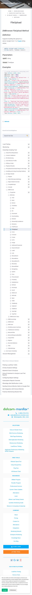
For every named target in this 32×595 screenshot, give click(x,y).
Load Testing (6, 144)
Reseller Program (16, 483)
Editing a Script (10, 163)
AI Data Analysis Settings (9, 368)
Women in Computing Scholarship (16, 506)
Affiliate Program (16, 479)
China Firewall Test (16, 464)
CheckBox (14, 205)
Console (10, 187)
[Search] (27, 135)
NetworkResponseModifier (14, 335)
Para (13, 274)
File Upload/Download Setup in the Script (16, 168)
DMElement (11, 322)
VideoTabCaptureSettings (14, 179)
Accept (4, 590)
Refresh (14, 285)
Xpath (20, 41)
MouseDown (15, 255)
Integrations (16, 528)
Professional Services (16, 486)
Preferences (13, 590)
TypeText (14, 314)
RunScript (14, 287)
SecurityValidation (12, 343)
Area (13, 197)
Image (13, 242)
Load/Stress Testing (16, 446)
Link (13, 253)
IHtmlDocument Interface (14, 327)
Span (13, 298)
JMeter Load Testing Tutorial (16, 499)
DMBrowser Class (14, 316)
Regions (10, 340)
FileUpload (14, 229)
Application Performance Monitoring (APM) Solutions (14, 450)
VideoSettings (11, 348)
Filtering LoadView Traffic (9, 365)
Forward (14, 234)
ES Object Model (10, 174)
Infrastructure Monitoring (16, 443)
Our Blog (16, 541)
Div (12, 211)
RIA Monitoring (10, 158)
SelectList (14, 292)
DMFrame (10, 324)
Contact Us (16, 521)
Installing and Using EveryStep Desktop (16, 171)
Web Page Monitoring (16, 436)
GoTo (13, 240)
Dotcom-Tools (16, 575)
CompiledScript (12, 184)
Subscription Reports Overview (11, 380)
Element (14, 218)
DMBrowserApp (12, 319)
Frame (13, 237)
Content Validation (10, 155)
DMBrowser (11, 189)
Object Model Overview (14, 181)
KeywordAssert (16, 248)
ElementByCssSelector (17, 221)
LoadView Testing (16, 571)
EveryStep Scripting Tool (10, 150)
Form (13, 232)
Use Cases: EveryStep (11, 351)
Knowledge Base (16, 538)
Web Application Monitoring (16, 439)
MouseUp (14, 263)
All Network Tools (16, 471)
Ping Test (16, 468)
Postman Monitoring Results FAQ (12, 392)
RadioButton (15, 282)
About (16, 514)
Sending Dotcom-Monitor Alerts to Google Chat (16, 386)
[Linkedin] (17, 560)
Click (13, 208)
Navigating (14, 269)
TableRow (14, 308)
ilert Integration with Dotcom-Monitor (13, 389)
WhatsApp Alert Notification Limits (12, 383)
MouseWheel (15, 266)
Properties (12, 192)
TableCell (14, 306)
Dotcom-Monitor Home (16, 429)
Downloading (15, 216)
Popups (10, 176)
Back (13, 200)
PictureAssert (15, 277)
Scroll (13, 290)
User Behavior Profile (11, 160)
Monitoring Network (16, 531)
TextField (14, 311)
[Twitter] (14, 560)
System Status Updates (16, 489)
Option (13, 271)
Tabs (9, 345)
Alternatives (16, 492)
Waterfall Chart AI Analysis (10, 370)
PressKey (14, 279)
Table (13, 300)
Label (13, 250)
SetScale (14, 295)
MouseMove (15, 258)
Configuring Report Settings (10, 378)
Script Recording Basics (12, 152)
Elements (14, 224)
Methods (7, 121)
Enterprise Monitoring (16, 534)
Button (13, 203)
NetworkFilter (11, 332)
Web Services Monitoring (16, 433)
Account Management (9, 353)
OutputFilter (11, 337)
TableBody (14, 303)
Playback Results (10, 166)
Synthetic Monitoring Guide (16, 502)
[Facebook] (11, 560)
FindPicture (15, 226)
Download (14, 213)
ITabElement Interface (13, 329)
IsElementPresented (17, 245)
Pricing (16, 518)
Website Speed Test (16, 461)
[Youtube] (20, 560)
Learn (16, 496)
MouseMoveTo (15, 261)
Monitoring (6, 147)
